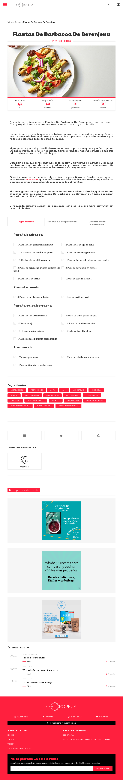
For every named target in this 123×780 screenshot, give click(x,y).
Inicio (10, 22)
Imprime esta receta (25, 490)
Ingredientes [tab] (25, 221)
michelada (32, 179)
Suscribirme (102, 768)
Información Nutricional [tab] (97, 223)
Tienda (11, 744)
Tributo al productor (19, 748)
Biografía (68, 735)
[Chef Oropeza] (24, 4)
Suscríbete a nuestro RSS (63, 723)
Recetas (18, 22)
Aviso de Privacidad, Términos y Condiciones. (87, 739)
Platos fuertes (61, 41)
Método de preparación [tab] (61, 221)
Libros (11, 739)
